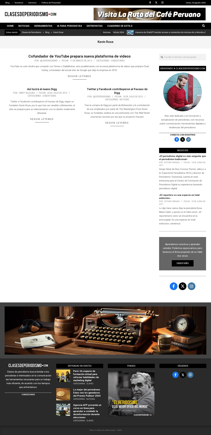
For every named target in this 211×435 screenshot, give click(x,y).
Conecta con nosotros (182, 135)
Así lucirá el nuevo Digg (42, 89)
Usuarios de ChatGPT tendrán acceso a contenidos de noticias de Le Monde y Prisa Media (165, 32)
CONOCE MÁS (28, 394)
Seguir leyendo (79, 76)
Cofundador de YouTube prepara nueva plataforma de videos (79, 56)
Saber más (183, 263)
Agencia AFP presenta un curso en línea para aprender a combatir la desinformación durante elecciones (87, 411)
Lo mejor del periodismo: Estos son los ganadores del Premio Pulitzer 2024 (87, 392)
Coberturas (118, 60)
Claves (89, 383)
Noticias (124, 99)
